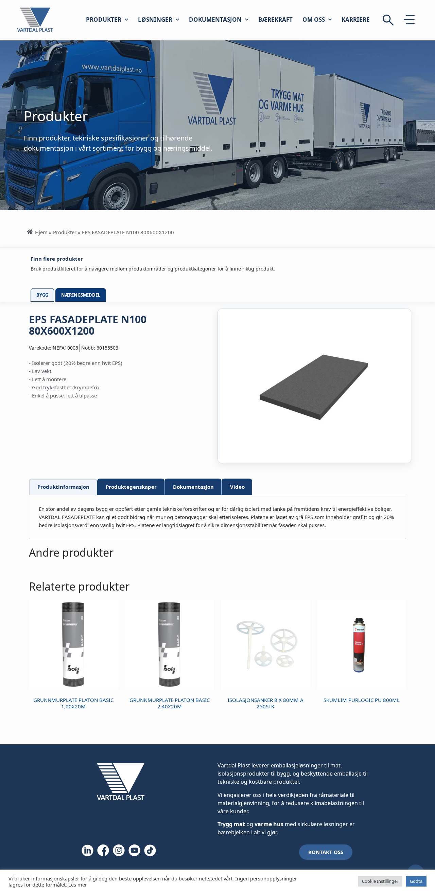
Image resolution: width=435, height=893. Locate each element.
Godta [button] (416, 881)
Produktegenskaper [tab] (131, 486)
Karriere (356, 19)
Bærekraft (275, 19)
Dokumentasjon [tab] (193, 486)
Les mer (77, 884)
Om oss (313, 19)
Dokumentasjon (215, 19)
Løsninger (155, 19)
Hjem (41, 232)
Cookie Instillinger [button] (380, 881)
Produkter (103, 19)
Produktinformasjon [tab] (63, 486)
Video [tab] (237, 486)
